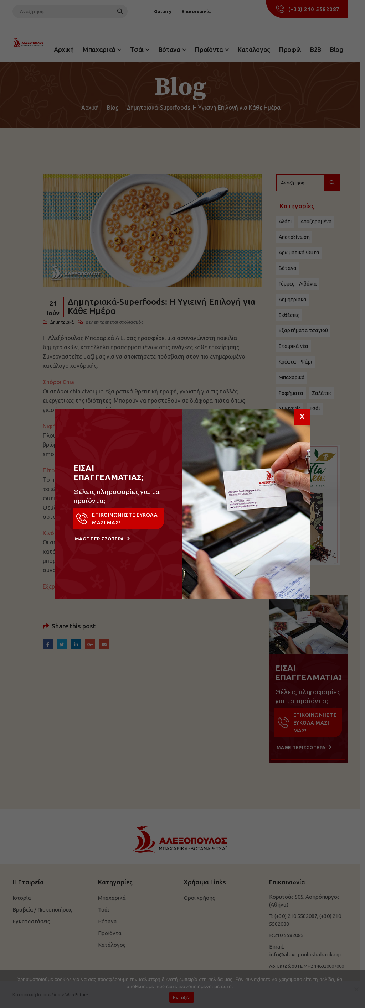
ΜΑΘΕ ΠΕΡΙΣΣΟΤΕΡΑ (100, 538)
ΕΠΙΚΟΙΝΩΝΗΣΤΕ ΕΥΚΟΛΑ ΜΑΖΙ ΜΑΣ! (125, 519)
